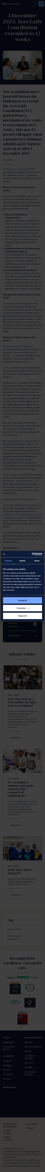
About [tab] (36, 561)
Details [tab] (22, 561)
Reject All (22, 616)
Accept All (22, 600)
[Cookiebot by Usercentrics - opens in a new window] (32, 554)
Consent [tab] (8, 561)
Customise (21, 608)
